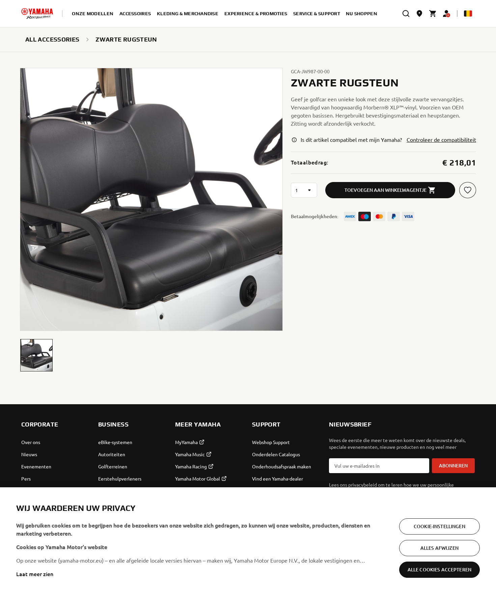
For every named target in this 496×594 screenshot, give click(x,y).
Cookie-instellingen (439, 526)
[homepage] (37, 13)
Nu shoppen (361, 13)
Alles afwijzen (439, 548)
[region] (248, 540)
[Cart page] (433, 13)
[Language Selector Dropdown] (468, 13)
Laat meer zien (34, 573)
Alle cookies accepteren (439, 569)
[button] (36, 355)
